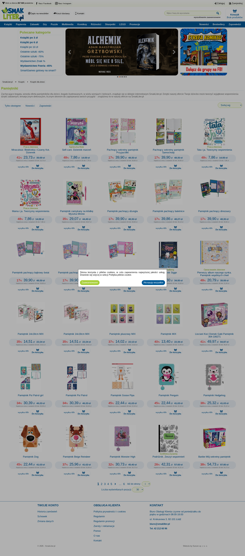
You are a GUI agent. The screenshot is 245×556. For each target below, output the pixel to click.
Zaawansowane (90, 282)
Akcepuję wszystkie (153, 282)
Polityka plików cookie (120, 275)
